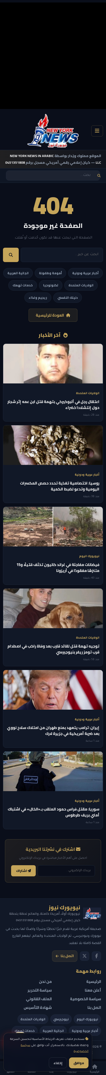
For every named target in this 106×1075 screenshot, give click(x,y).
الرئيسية (93, 981)
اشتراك (22, 871)
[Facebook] (96, 956)
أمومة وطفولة (50, 273)
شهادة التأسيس (38, 1007)
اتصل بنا (67, 956)
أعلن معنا (93, 990)
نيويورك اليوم (87, 1019)
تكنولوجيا (50, 285)
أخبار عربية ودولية (85, 273)
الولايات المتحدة (81, 285)
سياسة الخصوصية (85, 998)
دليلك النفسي (67, 297)
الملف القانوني (39, 998)
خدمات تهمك (23, 285)
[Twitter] (84, 956)
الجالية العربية (18, 273)
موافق (78, 1063)
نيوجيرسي (61, 1019)
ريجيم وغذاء (38, 297)
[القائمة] (97, 130)
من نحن (45, 981)
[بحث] (99, 175)
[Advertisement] (53, 55)
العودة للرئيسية (50, 315)
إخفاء (57, 1063)
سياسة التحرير (40, 990)
